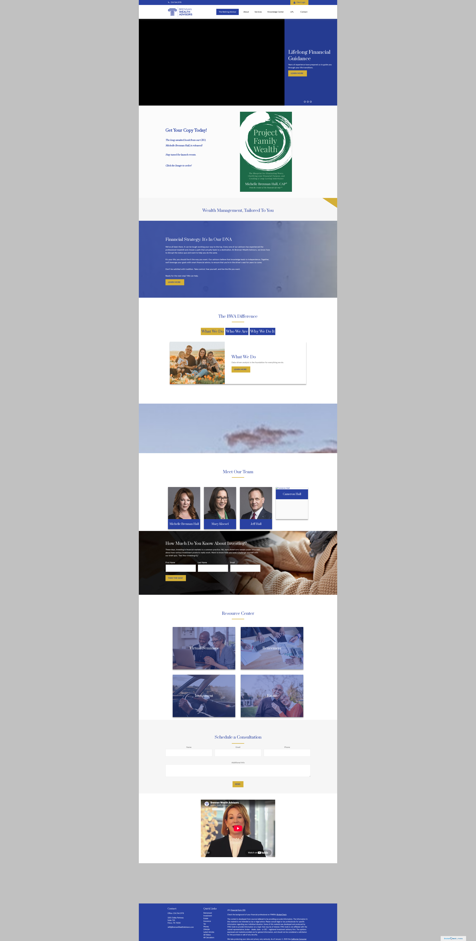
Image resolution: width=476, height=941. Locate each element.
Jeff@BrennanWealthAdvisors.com (181, 927)
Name (188, 747)
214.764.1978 (176, 2)
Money (206, 927)
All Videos (207, 935)
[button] (227, 12)
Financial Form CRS (238, 910)
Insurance (207, 921)
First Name (170, 563)
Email (232, 563)
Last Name (202, 563)
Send (237, 784)
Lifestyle (206, 929)
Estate (205, 918)
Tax (204, 924)
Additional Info (238, 763)
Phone (287, 747)
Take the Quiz (175, 578)
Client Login (301, 2)
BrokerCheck (281, 915)
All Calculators (208, 938)
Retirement (207, 913)
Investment (207, 916)
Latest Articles (208, 932)
